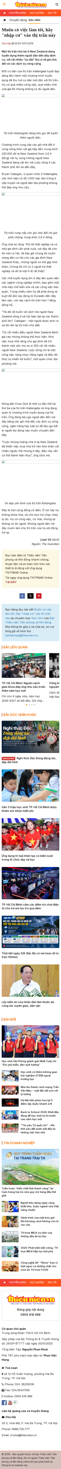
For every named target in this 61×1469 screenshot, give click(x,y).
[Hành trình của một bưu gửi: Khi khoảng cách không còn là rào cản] (10, 1221)
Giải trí (52, 12)
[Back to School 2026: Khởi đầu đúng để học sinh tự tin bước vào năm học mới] (10, 1114)
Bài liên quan (15, 647)
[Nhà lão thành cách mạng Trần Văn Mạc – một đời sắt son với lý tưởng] (10, 1089)
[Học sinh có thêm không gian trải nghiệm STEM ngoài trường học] (10, 1075)
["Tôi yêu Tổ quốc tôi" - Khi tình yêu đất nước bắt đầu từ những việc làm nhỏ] (10, 1128)
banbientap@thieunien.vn (21, 635)
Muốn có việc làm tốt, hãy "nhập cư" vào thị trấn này (28, 614)
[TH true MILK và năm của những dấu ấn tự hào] (10, 1236)
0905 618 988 (30, 1314)
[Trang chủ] (5, 20)
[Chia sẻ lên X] (30, 596)
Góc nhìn (34, 20)
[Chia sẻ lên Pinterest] (39, 596)
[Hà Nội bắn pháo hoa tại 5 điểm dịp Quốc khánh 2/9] (10, 1102)
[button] (57, 4)
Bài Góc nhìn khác (20, 715)
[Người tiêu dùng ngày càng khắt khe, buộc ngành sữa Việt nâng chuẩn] (10, 1206)
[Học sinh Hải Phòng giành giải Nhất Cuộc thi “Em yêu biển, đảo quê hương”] (30, 1041)
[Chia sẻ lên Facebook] (22, 596)
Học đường (37, 12)
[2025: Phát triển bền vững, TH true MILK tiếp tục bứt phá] (10, 1251)
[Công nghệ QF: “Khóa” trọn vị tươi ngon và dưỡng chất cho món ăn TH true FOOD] (10, 1266)
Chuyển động (17, 12)
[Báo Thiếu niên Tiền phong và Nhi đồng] (30, 4)
